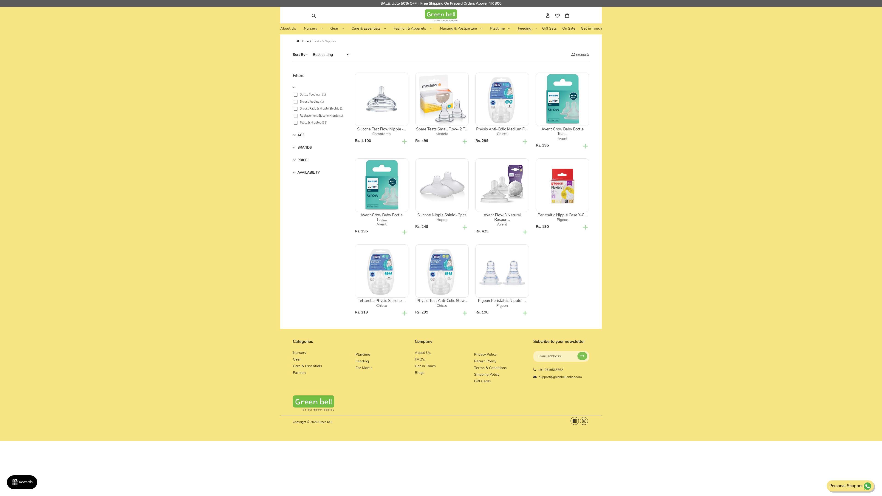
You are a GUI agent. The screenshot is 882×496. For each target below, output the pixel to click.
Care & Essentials (307, 366)
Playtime (363, 354)
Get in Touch (425, 366)
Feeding (362, 361)
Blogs (419, 372)
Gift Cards (482, 381)
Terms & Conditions (490, 367)
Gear (297, 359)
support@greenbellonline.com (560, 377)
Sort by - (300, 54)
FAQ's (420, 359)
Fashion (299, 372)
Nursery (299, 352)
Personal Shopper (846, 485)
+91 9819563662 (550, 370)
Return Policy (485, 361)
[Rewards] (22, 482)
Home (304, 41)
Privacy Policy (485, 354)
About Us (423, 352)
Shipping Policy (486, 374)
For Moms (364, 367)
